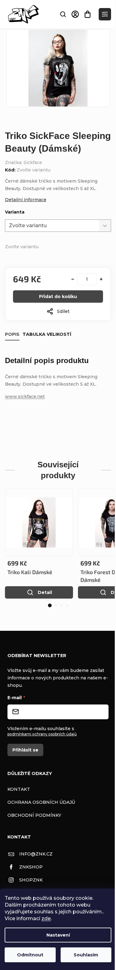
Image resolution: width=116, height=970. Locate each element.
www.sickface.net (25, 396)
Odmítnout (30, 955)
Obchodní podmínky (34, 815)
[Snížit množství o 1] (73, 279)
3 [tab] (61, 605)
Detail (45, 592)
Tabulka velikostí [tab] (47, 334)
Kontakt (18, 789)
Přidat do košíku (58, 296)
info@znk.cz (36, 854)
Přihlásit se (25, 750)
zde (46, 918)
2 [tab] (56, 605)
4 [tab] (67, 605)
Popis (12, 334)
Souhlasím (86, 955)
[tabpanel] (39, 543)
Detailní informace (25, 199)
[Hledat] (63, 14)
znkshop (31, 867)
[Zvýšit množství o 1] (101, 279)
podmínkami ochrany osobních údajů (42, 734)
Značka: (23, 162)
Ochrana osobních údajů (41, 802)
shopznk (31, 880)
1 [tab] (50, 605)
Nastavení (58, 935)
